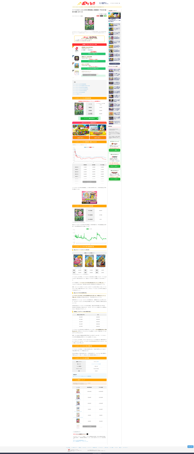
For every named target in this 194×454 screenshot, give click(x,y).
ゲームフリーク (115, 133)
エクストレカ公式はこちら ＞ (93, 61)
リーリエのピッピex (78, 423)
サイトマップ (89, 447)
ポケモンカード (114, 132)
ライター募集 (111, 447)
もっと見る (114, 63)
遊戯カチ (120, 447)
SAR (98, 361)
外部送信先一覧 (95, 447)
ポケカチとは (84, 447)
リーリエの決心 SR (101, 267)
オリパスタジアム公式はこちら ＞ (93, 68)
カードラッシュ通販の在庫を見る (89, 118)
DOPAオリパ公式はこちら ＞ (93, 53)
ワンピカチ (116, 447)
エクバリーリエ (78, 393)
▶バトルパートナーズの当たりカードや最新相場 (82, 376)
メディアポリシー (100, 447)
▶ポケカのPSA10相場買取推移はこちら (79, 440)
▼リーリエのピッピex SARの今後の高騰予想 (80, 90)
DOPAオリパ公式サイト (114, 166)
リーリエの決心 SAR (89, 267)
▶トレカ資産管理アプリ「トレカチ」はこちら (80, 441)
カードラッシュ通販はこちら (114, 150)
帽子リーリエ (78, 405)
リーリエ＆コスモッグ (78, 411)
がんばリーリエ (78, 399)
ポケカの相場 (68, 447)
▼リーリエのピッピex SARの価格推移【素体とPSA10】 (81, 85)
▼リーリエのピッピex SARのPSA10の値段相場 (80, 87)
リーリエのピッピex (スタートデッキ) (78, 268)
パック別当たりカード (74, 447)
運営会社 (80, 447)
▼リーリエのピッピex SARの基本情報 (79, 92)
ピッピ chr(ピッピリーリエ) (78, 417)
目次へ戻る (190, 446)
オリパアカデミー (125, 447)
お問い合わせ (106, 447)
